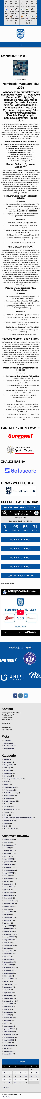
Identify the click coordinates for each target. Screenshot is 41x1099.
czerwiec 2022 (8, 979)
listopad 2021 (8, 998)
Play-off (6, 784)
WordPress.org (9, 748)
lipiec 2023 (7, 942)
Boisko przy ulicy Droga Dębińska (20, 521)
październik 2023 (9, 934)
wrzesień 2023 (9, 937)
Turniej (6, 815)
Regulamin (7, 798)
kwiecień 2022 (8, 984)
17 (4, 1079)
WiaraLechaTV (8, 820)
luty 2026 (7, 856)
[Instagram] (20, 695)
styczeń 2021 (8, 1026)
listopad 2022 (8, 965)
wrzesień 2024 (9, 903)
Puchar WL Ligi (8, 795)
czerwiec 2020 (9, 1045)
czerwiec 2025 (8, 878)
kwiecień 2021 (8, 1018)
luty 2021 (7, 1023)
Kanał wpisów (8, 743)
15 (31, 1076)
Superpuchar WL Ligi (10, 809)
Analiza (6, 759)
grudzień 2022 (8, 962)
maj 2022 (7, 981)
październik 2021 (9, 1001)
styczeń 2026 (8, 859)
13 (20, 1076)
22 (31, 1079)
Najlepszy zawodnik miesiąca (13, 779)
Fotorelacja (7, 770)
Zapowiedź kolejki (9, 829)
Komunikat (7, 776)
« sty (3, 1087)
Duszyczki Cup (8, 765)
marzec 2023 (8, 954)
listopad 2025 (8, 864)
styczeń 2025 (8, 892)
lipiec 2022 (7, 976)
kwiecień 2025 (8, 884)
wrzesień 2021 (8, 1004)
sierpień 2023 (8, 940)
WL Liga (6, 823)
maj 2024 (7, 914)
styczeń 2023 (8, 959)
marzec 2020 (8, 1054)
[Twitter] (26, 695)
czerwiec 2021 (8, 1012)
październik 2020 (9, 1034)
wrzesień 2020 (9, 1037)
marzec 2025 (8, 887)
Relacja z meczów (9, 801)
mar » (7, 1087)
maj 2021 (7, 1015)
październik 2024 (9, 901)
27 (20, 1082)
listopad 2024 (8, 898)
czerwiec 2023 (8, 945)
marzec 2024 (8, 920)
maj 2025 (7, 881)
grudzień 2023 (8, 928)
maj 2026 (7, 848)
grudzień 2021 (8, 995)
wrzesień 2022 (9, 970)
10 (4, 1076)
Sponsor (6, 804)
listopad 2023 (8, 931)
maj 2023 (7, 948)
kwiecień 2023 (8, 951)
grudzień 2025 (8, 862)
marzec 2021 (8, 1020)
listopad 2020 (8, 1032)
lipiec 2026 (7, 842)
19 (15, 1079)
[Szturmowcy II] (4, 513)
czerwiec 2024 (8, 912)
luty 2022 (7, 990)
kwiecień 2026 (8, 850)
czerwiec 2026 (8, 845)
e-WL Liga (7, 768)
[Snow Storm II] (36, 513)
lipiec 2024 (7, 909)
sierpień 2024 (8, 906)
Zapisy (6, 826)
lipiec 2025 (7, 876)
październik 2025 (9, 867)
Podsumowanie (9, 790)
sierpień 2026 (8, 839)
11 (9, 1076)
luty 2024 (7, 923)
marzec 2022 (8, 987)
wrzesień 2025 (9, 870)
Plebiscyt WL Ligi (9, 787)
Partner (6, 781)
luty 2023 (7, 956)
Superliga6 (7, 806)
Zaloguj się (7, 740)
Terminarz (7, 812)
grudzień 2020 (9, 1029)
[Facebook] (15, 695)
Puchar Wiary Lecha (10, 793)
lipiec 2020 (7, 1043)
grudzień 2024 (8, 895)
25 (10, 1082)
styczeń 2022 (8, 992)
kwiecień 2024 (8, 917)
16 (36, 1076)
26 (15, 1082)
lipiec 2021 (7, 1009)
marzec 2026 (8, 853)
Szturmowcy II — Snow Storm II (20, 512)
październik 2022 (9, 967)
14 (26, 1076)
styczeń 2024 (8, 926)
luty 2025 (7, 889)
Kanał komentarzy (10, 746)
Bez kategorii (8, 762)
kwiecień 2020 (8, 1051)
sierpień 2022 (8, 973)
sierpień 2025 (8, 873)
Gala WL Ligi (8, 773)
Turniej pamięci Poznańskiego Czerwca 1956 (18, 817)
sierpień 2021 (8, 1006)
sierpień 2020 (8, 1040)
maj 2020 (7, 1048)
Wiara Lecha (6, 1097)
